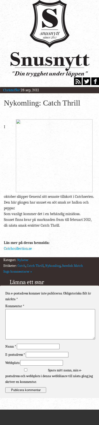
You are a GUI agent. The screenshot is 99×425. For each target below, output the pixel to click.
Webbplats (12, 363)
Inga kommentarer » (17, 271)
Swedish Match (72, 266)
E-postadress (15, 355)
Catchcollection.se (18, 248)
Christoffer (11, 90)
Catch (21, 266)
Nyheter (23, 260)
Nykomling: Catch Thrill (42, 103)
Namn (10, 346)
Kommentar (14, 306)
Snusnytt (49, 59)
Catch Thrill (35, 266)
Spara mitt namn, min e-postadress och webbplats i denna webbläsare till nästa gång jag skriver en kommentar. (49, 376)
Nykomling (53, 266)
